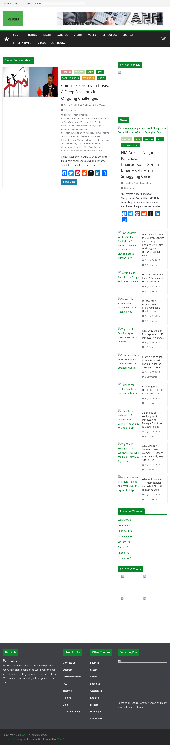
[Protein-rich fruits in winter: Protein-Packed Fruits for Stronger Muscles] (128, 367)
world (92, 34)
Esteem (94, 704)
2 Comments (151, 291)
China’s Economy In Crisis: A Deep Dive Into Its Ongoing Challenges (85, 92)
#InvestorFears (69, 143)
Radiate (94, 697)
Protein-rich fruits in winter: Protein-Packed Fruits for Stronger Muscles (152, 362)
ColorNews (96, 718)
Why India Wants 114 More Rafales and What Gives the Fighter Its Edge (153, 484)
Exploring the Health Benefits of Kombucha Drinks (152, 390)
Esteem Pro (124, 541)
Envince (94, 662)
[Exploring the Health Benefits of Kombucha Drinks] (128, 395)
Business (128, 34)
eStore (94, 669)
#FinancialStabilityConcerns (96, 132)
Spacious (95, 683)
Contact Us (69, 662)
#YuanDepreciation (93, 150)
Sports (78, 34)
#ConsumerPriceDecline (90, 122)
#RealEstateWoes (91, 147)
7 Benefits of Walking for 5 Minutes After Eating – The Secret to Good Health (152, 419)
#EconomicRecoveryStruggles (90, 125)
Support (67, 669)
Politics (32, 34)
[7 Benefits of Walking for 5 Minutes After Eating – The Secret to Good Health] (128, 424)
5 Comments (151, 436)
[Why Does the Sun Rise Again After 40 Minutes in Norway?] (128, 339)
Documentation (72, 676)
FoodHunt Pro (125, 525)
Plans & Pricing (71, 711)
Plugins (67, 697)
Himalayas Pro (125, 558)
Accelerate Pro (126, 536)
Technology (109, 34)
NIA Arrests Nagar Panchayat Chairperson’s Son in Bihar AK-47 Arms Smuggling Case (140, 164)
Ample (93, 676)
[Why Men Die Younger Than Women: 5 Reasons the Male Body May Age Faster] (128, 457)
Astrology (58, 42)
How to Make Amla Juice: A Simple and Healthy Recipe (153, 278)
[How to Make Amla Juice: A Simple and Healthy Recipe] (128, 283)
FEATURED (79, 72)
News (99, 72)
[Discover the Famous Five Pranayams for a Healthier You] (128, 311)
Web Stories (124, 519)
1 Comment (150, 347)
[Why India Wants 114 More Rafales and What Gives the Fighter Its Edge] (128, 489)
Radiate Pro (124, 547)
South (17, 34)
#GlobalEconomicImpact (88, 136)
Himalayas (96, 711)
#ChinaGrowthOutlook (98, 118)
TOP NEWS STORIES (70, 78)
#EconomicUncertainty (71, 132)
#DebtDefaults (68, 125)
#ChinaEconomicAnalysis (75, 114)
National (62, 34)
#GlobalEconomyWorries (73, 140)
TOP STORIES (88, 78)
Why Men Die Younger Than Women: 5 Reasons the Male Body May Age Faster (152, 452)
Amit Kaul (87, 105)
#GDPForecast (69, 136)
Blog (65, 704)
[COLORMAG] (11, 661)
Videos (42, 42)
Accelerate (96, 690)
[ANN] (7, 39)
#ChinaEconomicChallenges (74, 118)
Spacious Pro (125, 530)
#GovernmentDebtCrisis (97, 140)
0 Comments (70, 110)
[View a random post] (163, 39)
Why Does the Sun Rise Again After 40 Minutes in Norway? (153, 334)
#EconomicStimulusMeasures (74, 129)
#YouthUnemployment (72, 150)
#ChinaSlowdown (70, 122)
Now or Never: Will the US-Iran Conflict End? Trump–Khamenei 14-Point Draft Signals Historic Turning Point (153, 245)
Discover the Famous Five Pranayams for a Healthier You (151, 306)
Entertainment (23, 42)
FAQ (65, 683)
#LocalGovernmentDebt (88, 143)
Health (46, 34)
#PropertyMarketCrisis (71, 147)
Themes (67, 690)
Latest (90, 72)
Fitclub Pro (123, 552)
